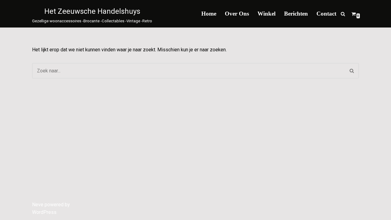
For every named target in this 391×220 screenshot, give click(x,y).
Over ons (237, 13)
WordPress (44, 212)
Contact (326, 13)
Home (208, 13)
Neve (37, 204)
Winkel (267, 13)
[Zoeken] (343, 14)
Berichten (296, 13)
